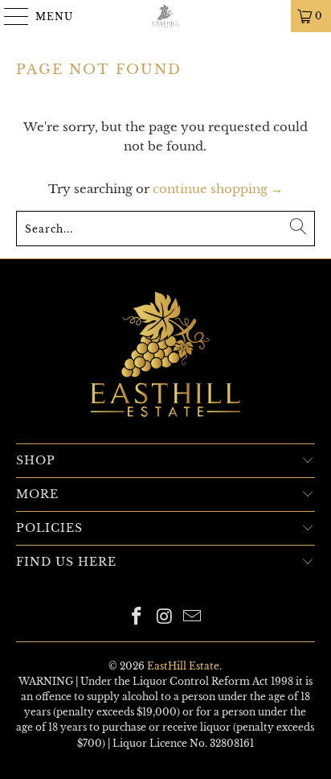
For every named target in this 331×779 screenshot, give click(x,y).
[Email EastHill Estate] (193, 618)
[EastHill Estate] (165, 16)
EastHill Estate (183, 666)
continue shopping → (218, 188)
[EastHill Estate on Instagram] (165, 618)
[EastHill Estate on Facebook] (137, 618)
